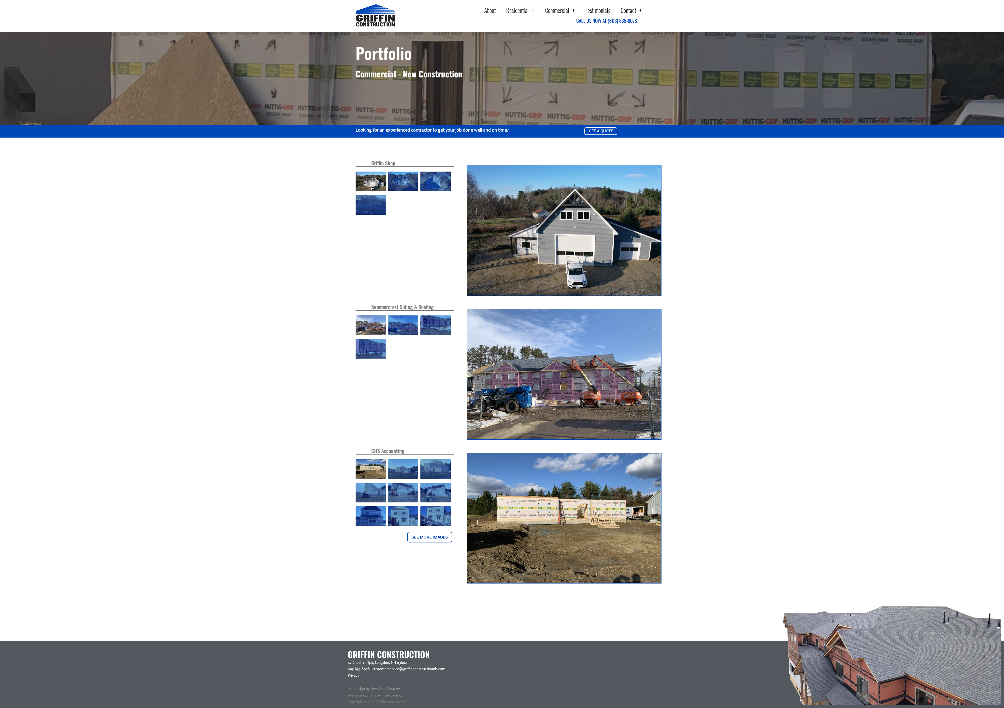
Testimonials (598, 10)
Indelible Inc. (391, 696)
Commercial (557, 10)
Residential (517, 10)
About (490, 10)
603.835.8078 (359, 669)
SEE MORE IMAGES (430, 537)
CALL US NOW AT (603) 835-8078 (606, 20)
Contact (628, 10)
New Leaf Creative (385, 689)
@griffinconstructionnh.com (422, 669)
